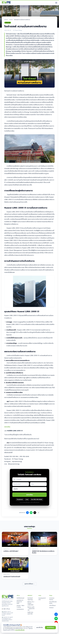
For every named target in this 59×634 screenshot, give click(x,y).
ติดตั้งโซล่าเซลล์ (20, 598)
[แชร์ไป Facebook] (27, 512)
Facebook (20, 499)
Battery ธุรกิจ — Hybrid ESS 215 (31, 608)
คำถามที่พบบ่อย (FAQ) (53, 602)
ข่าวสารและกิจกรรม (51, 598)
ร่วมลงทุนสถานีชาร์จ (42, 598)
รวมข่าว (11, 19)
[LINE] (56, 618)
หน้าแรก (6, 19)
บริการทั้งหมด (52, 605)
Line (27, 499)
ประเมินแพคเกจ (20, 609)
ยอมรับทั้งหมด (50, 627)
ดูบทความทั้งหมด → (29, 584)
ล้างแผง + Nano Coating (20, 606)
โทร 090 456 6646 (36, 499)
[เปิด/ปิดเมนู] (56, 2)
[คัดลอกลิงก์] (38, 512)
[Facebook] (56, 614)
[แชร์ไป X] (34, 512)
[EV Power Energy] (6, 2)
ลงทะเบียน (7, 427)
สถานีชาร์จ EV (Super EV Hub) (20, 601)
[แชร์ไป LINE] (31, 512)
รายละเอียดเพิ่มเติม (20, 630)
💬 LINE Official (6, 609)
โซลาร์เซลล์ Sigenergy (30, 598)
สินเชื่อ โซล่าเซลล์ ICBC (30, 613)
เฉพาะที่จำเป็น (39, 627)
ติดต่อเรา (51, 607)
